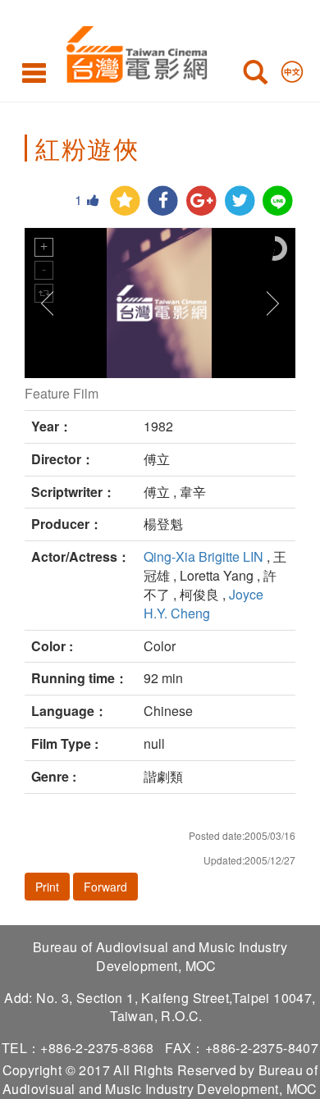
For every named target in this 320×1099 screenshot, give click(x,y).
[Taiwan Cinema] (132, 51)
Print (47, 886)
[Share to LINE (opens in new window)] (277, 201)
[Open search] (255, 75)
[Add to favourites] (125, 201)
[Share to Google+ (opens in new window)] (201, 201)
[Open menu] (34, 72)
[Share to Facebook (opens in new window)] (163, 201)
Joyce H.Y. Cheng (203, 603)
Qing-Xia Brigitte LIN (203, 556)
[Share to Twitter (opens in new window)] (240, 201)
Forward (105, 886)
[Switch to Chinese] (292, 68)
